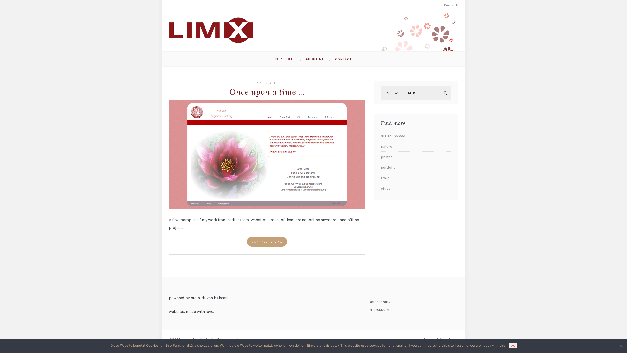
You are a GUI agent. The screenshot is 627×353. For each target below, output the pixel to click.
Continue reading (267, 241)
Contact (343, 59)
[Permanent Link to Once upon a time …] (267, 208)
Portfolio (285, 59)
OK (513, 345)
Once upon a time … (267, 92)
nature (386, 146)
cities (386, 188)
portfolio (267, 83)
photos (387, 157)
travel (386, 178)
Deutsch (451, 5)
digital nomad (393, 136)
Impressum (378, 309)
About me (315, 59)
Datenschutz (379, 301)
